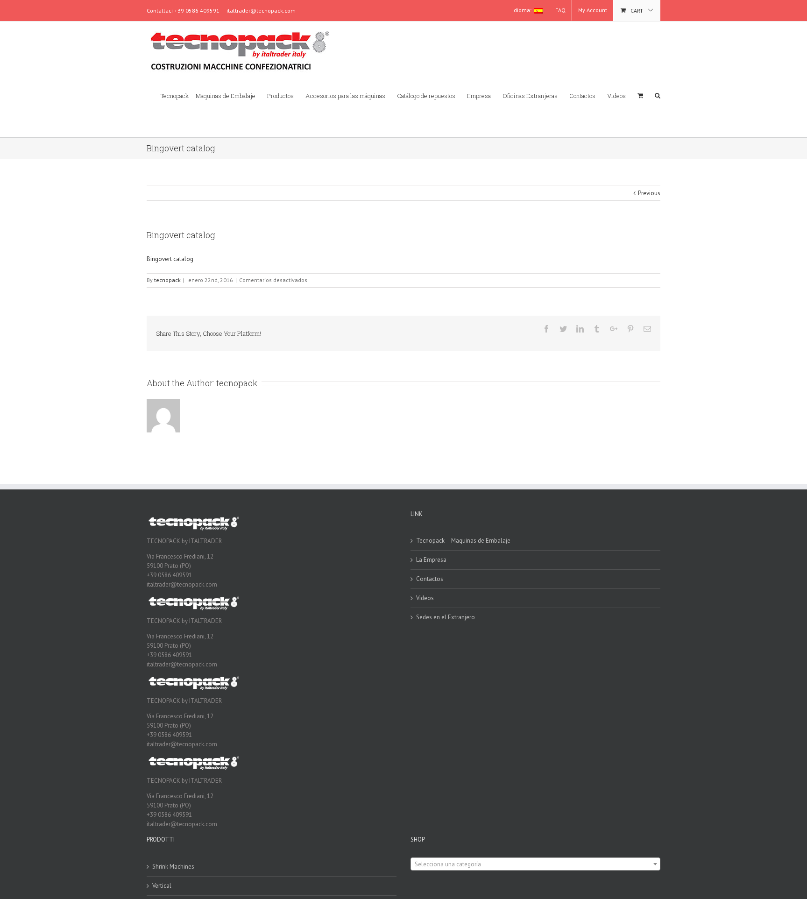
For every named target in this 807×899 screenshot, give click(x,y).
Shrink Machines (173, 867)
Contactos (429, 579)
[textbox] (535, 864)
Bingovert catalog (170, 259)
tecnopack (167, 279)
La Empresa (431, 560)
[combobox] (535, 864)
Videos (425, 598)
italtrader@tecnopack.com (261, 10)
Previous (649, 193)
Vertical (161, 886)
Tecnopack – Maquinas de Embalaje (463, 541)
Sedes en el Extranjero (445, 617)
